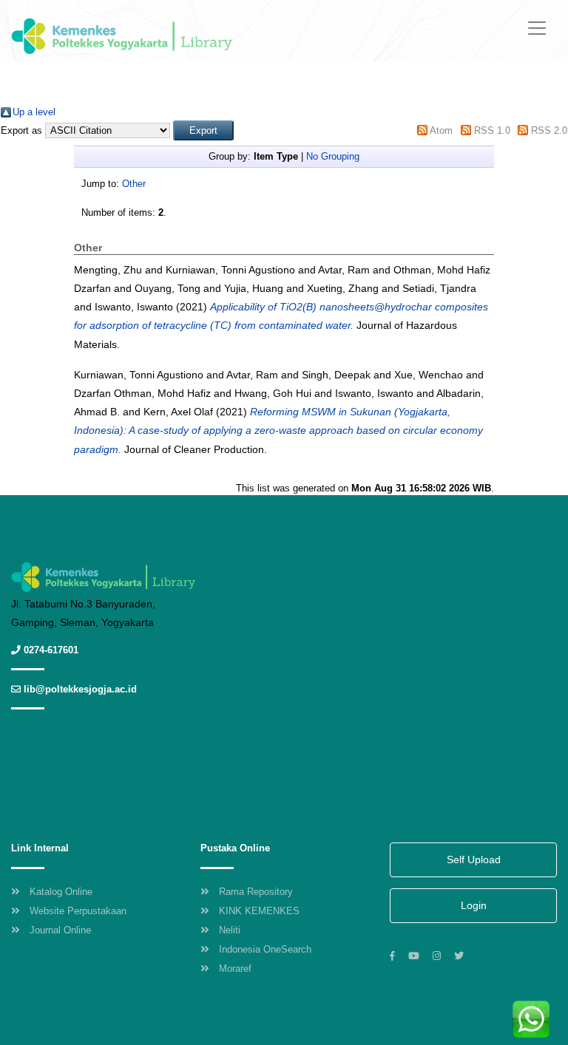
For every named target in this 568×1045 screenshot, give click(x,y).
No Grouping (332, 156)
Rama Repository (256, 891)
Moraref (235, 968)
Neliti (229, 930)
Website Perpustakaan (78, 910)
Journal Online (60, 930)
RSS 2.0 (549, 130)
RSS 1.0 (492, 130)
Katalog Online (61, 891)
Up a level (34, 112)
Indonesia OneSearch (265, 949)
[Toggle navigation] (537, 28)
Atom (441, 130)
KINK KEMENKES (259, 910)
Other (134, 183)
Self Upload (474, 859)
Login (474, 905)
